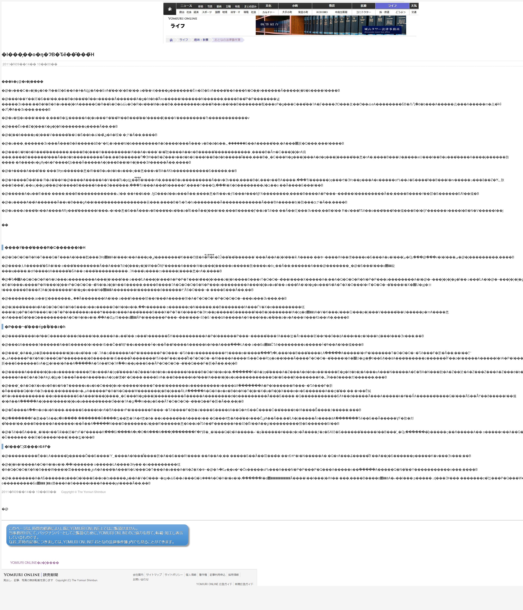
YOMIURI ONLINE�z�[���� (34, 562)
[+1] (116, 64)
